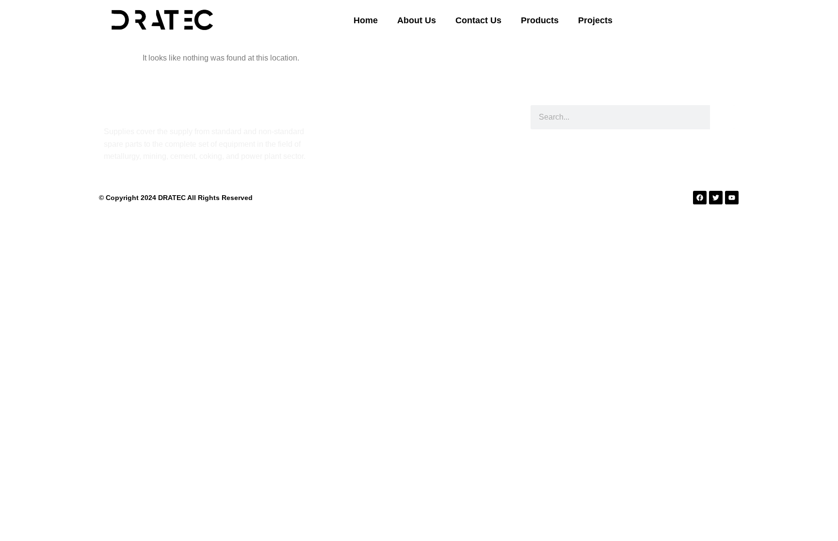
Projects (595, 20)
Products (540, 20)
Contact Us (478, 20)
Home (366, 20)
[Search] (722, 117)
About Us (416, 20)
